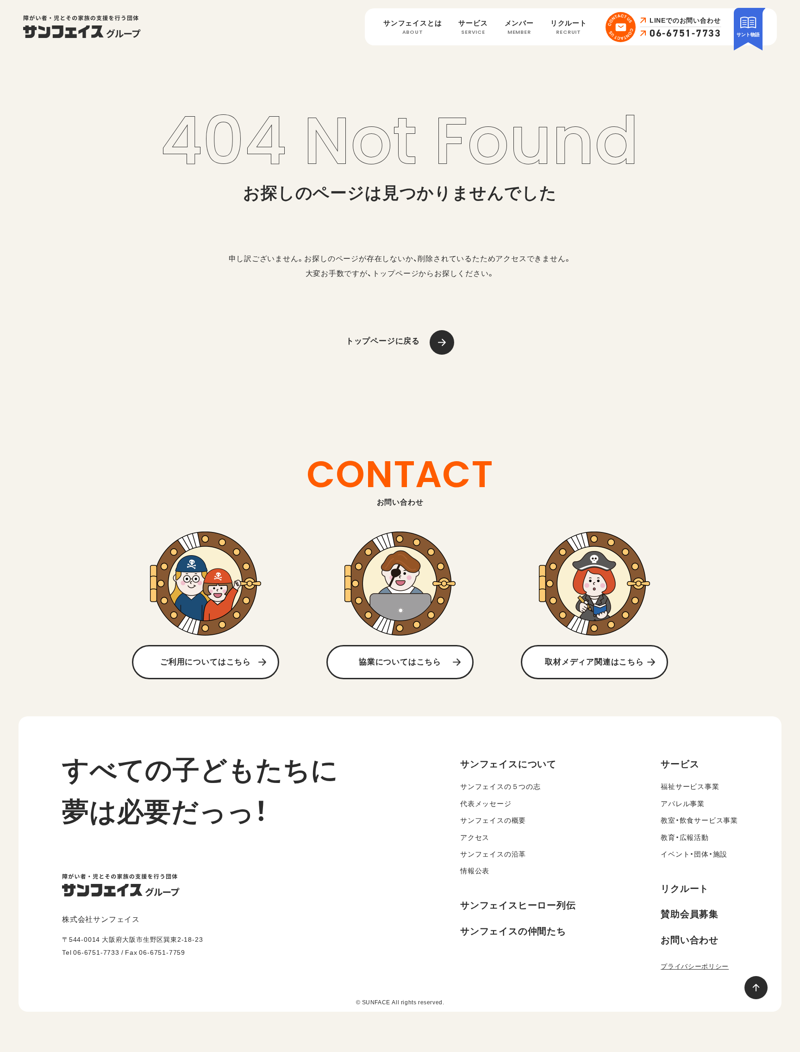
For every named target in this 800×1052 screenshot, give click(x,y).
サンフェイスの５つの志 (500, 786)
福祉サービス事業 (690, 786)
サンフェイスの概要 (493, 820)
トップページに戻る (383, 340)
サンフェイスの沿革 (493, 854)
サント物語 (748, 34)
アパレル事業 (683, 803)
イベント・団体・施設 (694, 854)
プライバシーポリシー (695, 966)
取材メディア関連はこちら (594, 661)
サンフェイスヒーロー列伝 (518, 904)
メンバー (519, 27)
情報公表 (474, 870)
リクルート (568, 27)
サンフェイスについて (508, 763)
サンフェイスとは (412, 27)
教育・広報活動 (685, 837)
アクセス (474, 837)
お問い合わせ (690, 939)
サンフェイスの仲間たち (513, 930)
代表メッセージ (486, 803)
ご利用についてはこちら (205, 661)
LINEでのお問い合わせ (685, 20)
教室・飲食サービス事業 (699, 820)
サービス (473, 27)
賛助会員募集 (690, 913)
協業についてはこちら (400, 661)
